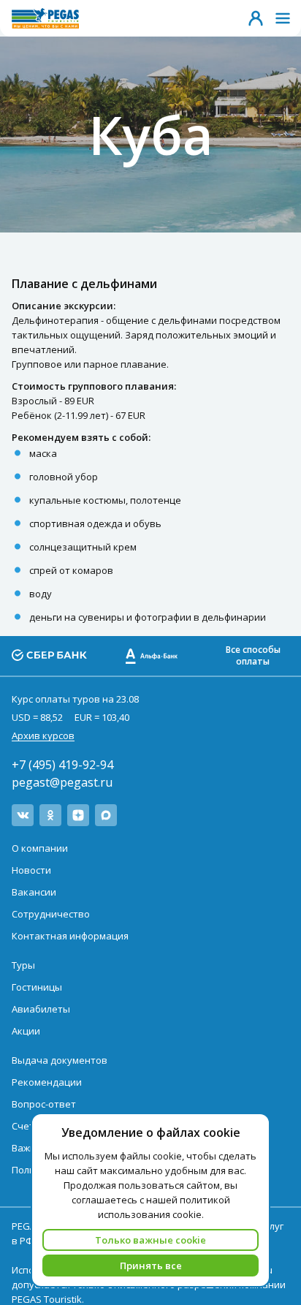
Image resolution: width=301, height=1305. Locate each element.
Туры (23, 965)
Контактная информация (70, 935)
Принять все (151, 1265)
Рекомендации (47, 1082)
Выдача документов (59, 1060)
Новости (31, 870)
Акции (26, 1030)
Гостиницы (37, 987)
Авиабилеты (41, 1008)
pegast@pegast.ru (62, 782)
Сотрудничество (51, 913)
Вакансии (34, 892)
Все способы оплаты (253, 655)
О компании (40, 848)
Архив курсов (43, 735)
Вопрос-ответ (44, 1104)
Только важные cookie (150, 1240)
